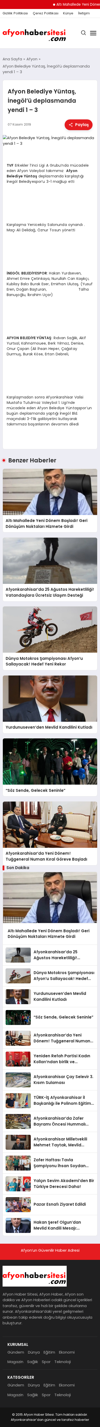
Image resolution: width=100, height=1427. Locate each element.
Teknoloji (62, 1361)
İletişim (84, 13)
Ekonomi (67, 1352)
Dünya (34, 1352)
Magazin (15, 1361)
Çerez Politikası (45, 13)
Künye (68, 13)
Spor (46, 1361)
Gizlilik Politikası (15, 13)
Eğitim (49, 1352)
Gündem (15, 1352)
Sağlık (32, 1361)
